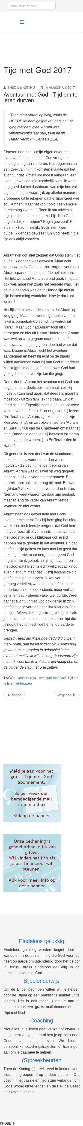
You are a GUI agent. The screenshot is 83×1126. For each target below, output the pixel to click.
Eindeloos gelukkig (41, 941)
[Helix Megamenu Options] (22, 22)
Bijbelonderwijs (41, 981)
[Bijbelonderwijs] (41, 793)
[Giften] (41, 863)
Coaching (41, 1020)
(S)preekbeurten (41, 1060)
